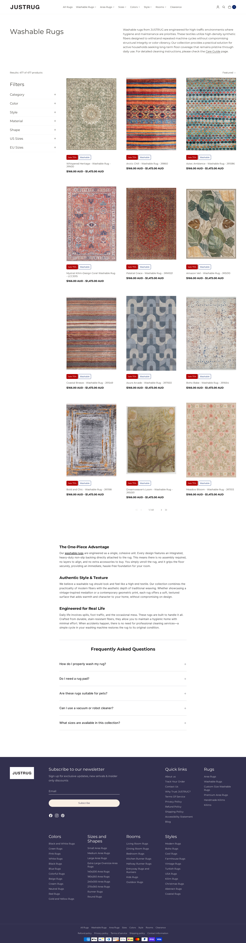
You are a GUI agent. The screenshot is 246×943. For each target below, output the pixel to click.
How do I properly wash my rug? (82, 664)
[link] (134, 510)
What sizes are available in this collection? (89, 723)
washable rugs (74, 553)
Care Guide (213, 51)
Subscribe (84, 802)
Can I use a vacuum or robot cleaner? (86, 708)
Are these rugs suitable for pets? (83, 693)
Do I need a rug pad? (74, 678)
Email (52, 791)
